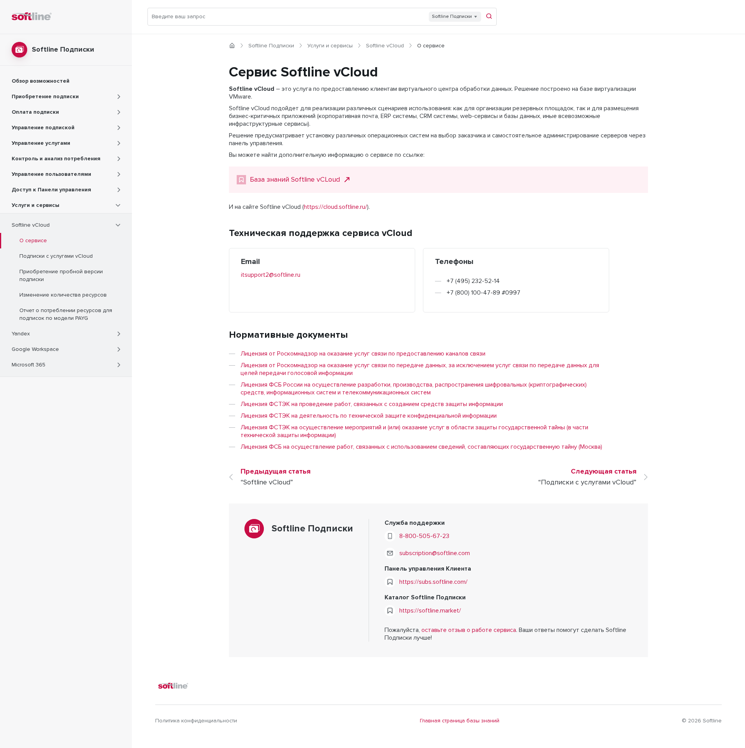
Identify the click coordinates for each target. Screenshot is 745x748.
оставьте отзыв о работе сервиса (468, 630)
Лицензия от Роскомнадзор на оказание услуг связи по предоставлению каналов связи (363, 354)
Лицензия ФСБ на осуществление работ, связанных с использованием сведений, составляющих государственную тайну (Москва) (421, 447)
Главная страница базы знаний (459, 721)
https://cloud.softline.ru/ (335, 207)
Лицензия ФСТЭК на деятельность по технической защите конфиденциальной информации (369, 416)
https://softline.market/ (430, 610)
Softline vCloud (385, 46)
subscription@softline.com (434, 553)
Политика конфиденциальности (196, 721)
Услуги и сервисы (330, 46)
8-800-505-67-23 (424, 536)
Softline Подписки (271, 46)
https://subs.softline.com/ (433, 582)
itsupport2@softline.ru (270, 275)
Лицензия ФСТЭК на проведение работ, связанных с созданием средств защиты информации (372, 404)
